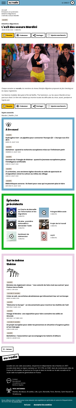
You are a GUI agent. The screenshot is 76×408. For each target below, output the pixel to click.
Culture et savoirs (13, 293)
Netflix (11, 115)
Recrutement (16, 381)
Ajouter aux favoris (58, 35)
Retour (9, 349)
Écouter (9, 35)
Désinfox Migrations (9, 14)
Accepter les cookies (43, 405)
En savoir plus (17, 401)
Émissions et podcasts (10, 12)
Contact (15, 379)
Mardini (4, 115)
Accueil (4, 10)
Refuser (27, 405)
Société (4, 20)
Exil (16, 115)
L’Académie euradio (19, 383)
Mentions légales (17, 385)
